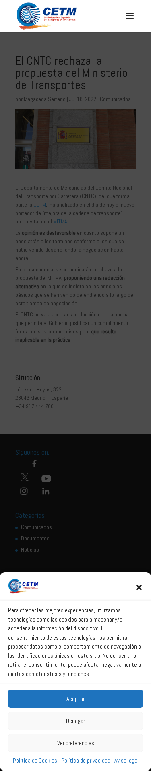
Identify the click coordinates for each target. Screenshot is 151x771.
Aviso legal (126, 760)
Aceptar (75, 699)
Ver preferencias (75, 743)
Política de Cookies (35, 760)
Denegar (75, 721)
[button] (139, 587)
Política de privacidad (85, 760)
